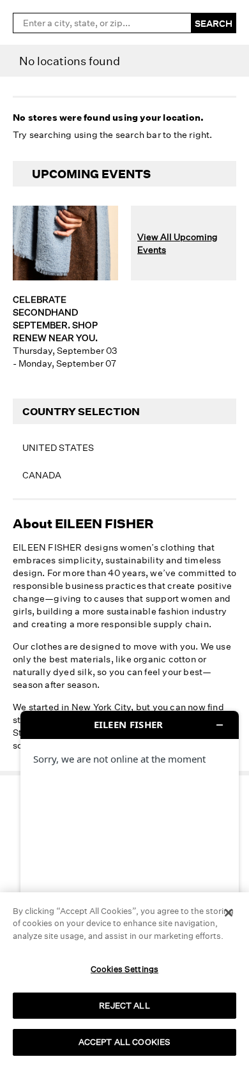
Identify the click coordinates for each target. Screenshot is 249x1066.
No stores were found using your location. (108, 117)
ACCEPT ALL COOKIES (124, 1042)
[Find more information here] (129, 883)
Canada (41, 474)
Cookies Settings (124, 969)
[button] (21, 1008)
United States (58, 447)
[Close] (229, 913)
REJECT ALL (124, 1005)
